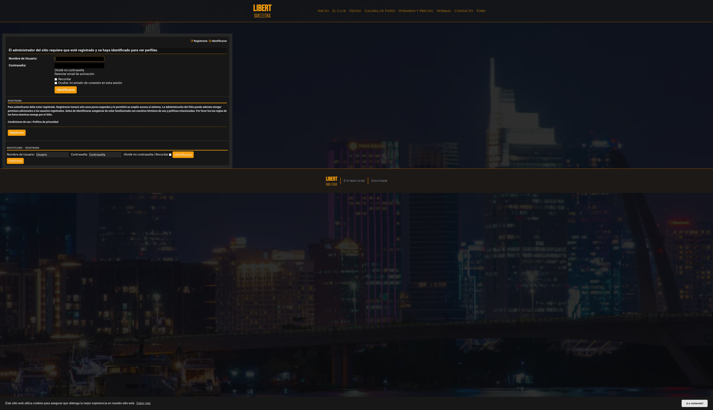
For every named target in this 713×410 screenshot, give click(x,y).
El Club (339, 11)
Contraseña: (17, 65)
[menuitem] (218, 41)
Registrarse (17, 132)
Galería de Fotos (380, 11)
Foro (481, 11)
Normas (444, 11)
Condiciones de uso (19, 122)
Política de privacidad (45, 122)
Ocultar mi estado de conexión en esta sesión (90, 83)
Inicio (323, 11)
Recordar (64, 79)
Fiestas (355, 11)
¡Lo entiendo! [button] (694, 403)
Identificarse (14, 148)
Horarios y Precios (416, 11)
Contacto (464, 11)
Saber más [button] (143, 403)
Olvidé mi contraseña (69, 70)
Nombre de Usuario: (23, 58)
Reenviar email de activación (74, 74)
